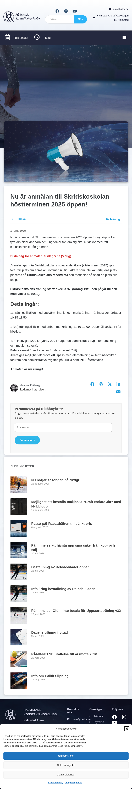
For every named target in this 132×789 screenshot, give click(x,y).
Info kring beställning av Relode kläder (63, 589)
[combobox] (59, 19)
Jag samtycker (66, 755)
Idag (48, 37)
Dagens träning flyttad (49, 632)
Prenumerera (27, 440)
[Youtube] (74, 11)
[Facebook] (57, 11)
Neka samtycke (66, 765)
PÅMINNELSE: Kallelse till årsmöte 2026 (64, 654)
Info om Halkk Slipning (50, 676)
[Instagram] (66, 11)
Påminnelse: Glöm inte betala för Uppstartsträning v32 (76, 611)
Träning (115, 219)
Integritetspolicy (73, 782)
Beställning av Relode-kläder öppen (60, 567)
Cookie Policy (55, 782)
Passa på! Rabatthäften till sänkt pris (61, 523)
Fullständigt (20, 37)
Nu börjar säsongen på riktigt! (55, 480)
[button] (127, 728)
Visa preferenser (66, 774)
